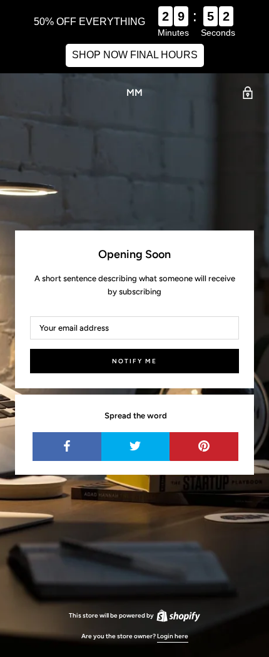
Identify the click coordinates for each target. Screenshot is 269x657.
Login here (172, 636)
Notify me (134, 361)
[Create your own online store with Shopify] (177, 615)
